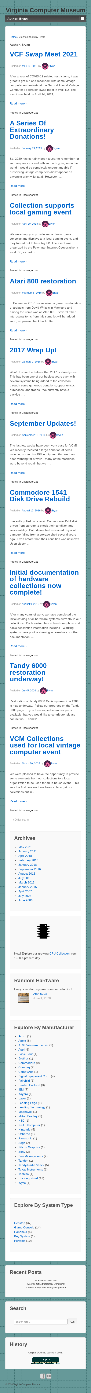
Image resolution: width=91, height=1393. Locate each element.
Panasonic (25, 1138)
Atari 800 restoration (43, 281)
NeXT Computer (29, 1125)
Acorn (22, 1036)
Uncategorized (30, 112)
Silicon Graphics (29, 1147)
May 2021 (25, 847)
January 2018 (27, 864)
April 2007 (25, 891)
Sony (21, 1151)
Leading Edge (27, 1103)
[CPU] (45, 933)
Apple (22, 1040)
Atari (21, 1049)
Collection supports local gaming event (42, 209)
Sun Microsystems (30, 1156)
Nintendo (24, 1129)
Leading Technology (31, 1107)
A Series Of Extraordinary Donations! (32, 129)
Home (13, 37)
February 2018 (28, 860)
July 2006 (24, 895)
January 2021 (27, 851)
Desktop (19, 1223)
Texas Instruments (30, 1169)
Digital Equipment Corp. (34, 1076)
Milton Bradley (27, 1116)
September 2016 (29, 869)
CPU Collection (60, 953)
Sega (21, 1142)
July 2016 (24, 878)
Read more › (18, 103)
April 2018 (25, 855)
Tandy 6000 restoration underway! (28, 672)
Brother (23, 1058)
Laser (22, 1098)
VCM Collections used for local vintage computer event (45, 745)
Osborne (24, 1134)
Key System (22, 1236)
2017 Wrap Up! (33, 350)
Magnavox (25, 1111)
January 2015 (27, 887)
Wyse (22, 1182)
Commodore (26, 1063)
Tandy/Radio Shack (31, 1165)
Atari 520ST (41, 993)
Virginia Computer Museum (45, 10)
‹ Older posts (21, 819)
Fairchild (24, 1080)
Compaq (24, 1067)
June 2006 (25, 900)
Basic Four (25, 1054)
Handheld (20, 1232)
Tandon (23, 1160)
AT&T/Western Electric (33, 1045)
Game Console (24, 1227)
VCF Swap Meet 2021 (44, 54)
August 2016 (26, 873)
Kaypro (23, 1094)
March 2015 (26, 882)
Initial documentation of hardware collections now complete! (44, 582)
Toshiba (23, 1174)
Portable (19, 1240)
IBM (21, 1089)
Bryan (51, 66)
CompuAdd (25, 1071)
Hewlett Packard (29, 1085)
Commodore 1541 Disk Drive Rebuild (40, 496)
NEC (21, 1120)
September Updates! (43, 423)
